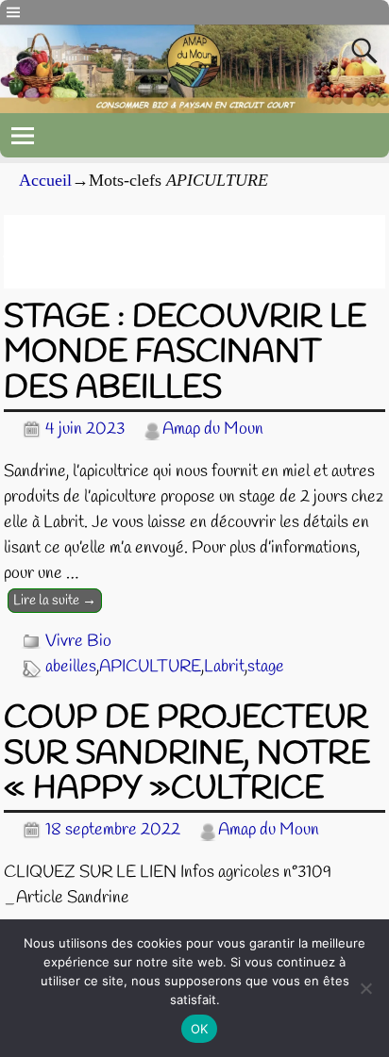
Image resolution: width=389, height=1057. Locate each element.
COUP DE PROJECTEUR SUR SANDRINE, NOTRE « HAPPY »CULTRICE (187, 753)
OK (200, 1028)
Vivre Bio (78, 641)
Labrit (224, 666)
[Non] (365, 988)
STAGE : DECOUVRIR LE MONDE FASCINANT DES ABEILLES (185, 352)
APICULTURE (150, 666)
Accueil (45, 180)
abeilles (70, 666)
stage (265, 666)
